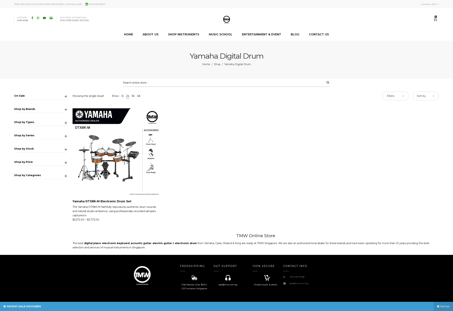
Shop (217, 64)
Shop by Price (23, 162)
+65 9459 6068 (297, 276)
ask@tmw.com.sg (298, 283)
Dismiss (444, 306)
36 (133, 96)
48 (138, 96)
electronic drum (186, 243)
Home (206, 64)
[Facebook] (32, 17)
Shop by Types (24, 122)
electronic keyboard (116, 243)
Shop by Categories (27, 175)
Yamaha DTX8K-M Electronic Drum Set (102, 201)
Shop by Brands (24, 109)
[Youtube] (45, 17)
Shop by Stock (24, 148)
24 (127, 96)
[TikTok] (51, 17)
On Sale (19, 95)
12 (122, 96)
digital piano (92, 243)
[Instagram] (38, 17)
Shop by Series (24, 135)
